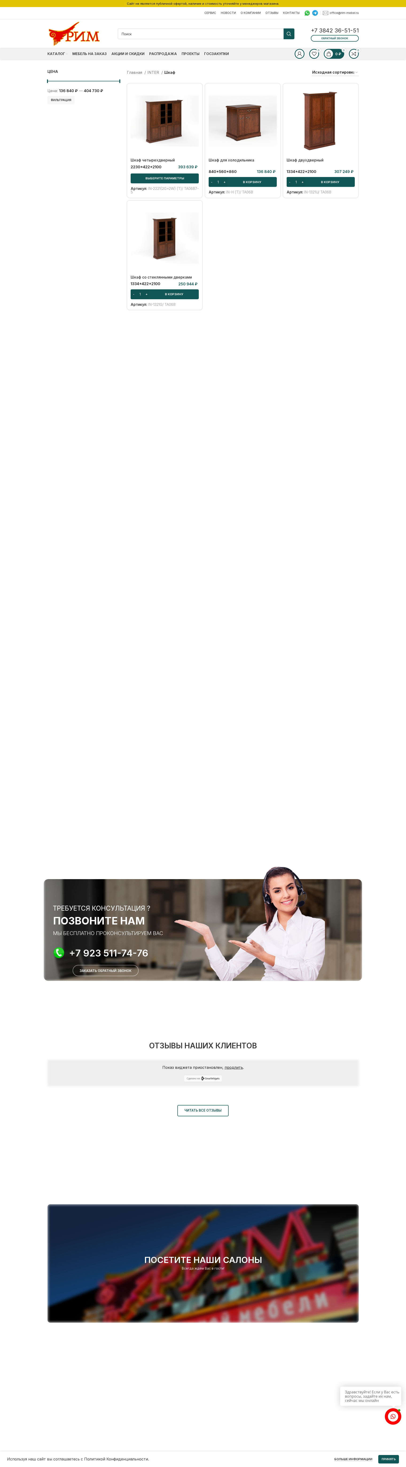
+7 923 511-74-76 (108, 953)
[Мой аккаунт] (299, 54)
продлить (234, 1067)
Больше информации (353, 1459)
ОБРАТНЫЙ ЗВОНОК (334, 38)
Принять (389, 1459)
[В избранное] (195, 115)
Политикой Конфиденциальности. (116, 1459)
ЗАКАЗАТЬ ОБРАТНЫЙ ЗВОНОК (106, 971)
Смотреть (195, 105)
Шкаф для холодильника (231, 160)
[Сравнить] (195, 94)
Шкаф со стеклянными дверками (161, 277)
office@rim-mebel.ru (344, 12)
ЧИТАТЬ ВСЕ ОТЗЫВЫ (203, 1110)
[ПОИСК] (289, 33)
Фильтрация (61, 100)
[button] (243, 182)
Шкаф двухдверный (305, 160)
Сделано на (193, 1078)
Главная (135, 72)
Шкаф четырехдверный (153, 160)
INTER (153, 72)
